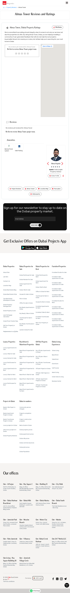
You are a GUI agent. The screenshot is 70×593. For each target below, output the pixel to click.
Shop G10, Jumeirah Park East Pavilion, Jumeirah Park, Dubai (10, 523)
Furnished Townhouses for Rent (42, 317)
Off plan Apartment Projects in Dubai (41, 379)
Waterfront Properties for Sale (27, 363)
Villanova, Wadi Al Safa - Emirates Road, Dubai (26, 541)
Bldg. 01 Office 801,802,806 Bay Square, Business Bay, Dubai (27, 487)
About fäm (6, 272)
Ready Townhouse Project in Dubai (8, 420)
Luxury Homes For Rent (9, 379)
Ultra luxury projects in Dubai (9, 430)
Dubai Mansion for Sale (26, 279)
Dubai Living (55, 350)
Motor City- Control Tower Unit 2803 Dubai (42, 522)
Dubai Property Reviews (10, 436)
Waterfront (55, 359)
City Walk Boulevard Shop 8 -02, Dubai (58, 486)
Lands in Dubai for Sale (26, 330)
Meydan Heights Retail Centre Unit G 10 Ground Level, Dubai (27, 524)
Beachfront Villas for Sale (27, 374)
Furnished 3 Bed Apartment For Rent (58, 319)
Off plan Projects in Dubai (43, 368)
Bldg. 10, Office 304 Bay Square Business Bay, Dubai (10, 562)
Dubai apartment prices (27, 434)
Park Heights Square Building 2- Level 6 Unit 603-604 (26, 503)
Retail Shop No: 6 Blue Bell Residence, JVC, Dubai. (27, 561)
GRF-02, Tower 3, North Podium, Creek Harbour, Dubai (42, 543)
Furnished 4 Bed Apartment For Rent (58, 325)
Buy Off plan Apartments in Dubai (43, 351)
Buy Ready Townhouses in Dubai (27, 324)
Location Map (7, 285)
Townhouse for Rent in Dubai (42, 296)
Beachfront (55, 355)
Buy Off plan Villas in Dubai (41, 357)
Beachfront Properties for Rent (27, 357)
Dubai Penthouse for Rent (42, 276)
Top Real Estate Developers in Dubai (9, 299)
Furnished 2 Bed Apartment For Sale (57, 283)
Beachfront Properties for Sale (27, 351)
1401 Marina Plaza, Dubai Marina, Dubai (43, 503)
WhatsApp (36, 591)
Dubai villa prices (24, 438)
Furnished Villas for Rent (43, 312)
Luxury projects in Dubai (10, 425)
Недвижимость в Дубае (10, 331)
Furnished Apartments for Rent (42, 307)
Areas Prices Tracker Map (10, 321)
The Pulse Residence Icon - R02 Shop (59, 504)
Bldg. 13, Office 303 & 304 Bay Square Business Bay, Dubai (43, 487)
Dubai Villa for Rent (41, 287)
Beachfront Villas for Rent (27, 379)
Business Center (56, 381)
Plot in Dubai (23, 298)
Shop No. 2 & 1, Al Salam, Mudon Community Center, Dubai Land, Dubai (59, 523)
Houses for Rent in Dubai (43, 302)
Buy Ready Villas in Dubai (27, 313)
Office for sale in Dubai (26, 303)
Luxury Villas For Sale (9, 354)
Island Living (55, 372)
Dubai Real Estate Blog (9, 290)
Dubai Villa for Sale (25, 290)
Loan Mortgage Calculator (7, 316)
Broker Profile (55, 176)
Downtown (55, 363)
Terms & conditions (8, 581)
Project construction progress (25, 420)
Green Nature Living (58, 377)
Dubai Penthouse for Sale (27, 275)
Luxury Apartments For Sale (10, 348)
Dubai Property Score (9, 310)
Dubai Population (25, 451)
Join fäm (5, 277)
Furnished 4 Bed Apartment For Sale (57, 295)
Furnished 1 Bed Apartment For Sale (57, 277)
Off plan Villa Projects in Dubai (42, 373)
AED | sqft (38, 578)
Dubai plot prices (24, 447)
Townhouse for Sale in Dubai (26, 318)
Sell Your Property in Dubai (9, 326)
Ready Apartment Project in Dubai (8, 414)
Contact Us (6, 281)
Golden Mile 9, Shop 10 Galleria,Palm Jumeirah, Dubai (10, 542)
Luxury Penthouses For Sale (9, 363)
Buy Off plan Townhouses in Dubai (43, 363)
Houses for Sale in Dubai (26, 294)
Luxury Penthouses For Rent (9, 384)
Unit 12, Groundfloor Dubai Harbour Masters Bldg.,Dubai (10, 505)
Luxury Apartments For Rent (10, 369)
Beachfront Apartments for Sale (27, 384)
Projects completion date (25, 414)
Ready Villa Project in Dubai (9, 408)
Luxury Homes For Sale (9, 358)
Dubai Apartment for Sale (26, 284)
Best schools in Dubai (26, 425)
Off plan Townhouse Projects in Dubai (41, 385)
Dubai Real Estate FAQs (10, 294)
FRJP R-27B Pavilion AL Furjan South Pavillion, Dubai (9, 487)
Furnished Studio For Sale (59, 272)
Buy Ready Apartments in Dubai (27, 308)
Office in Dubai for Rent (42, 291)
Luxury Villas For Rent (9, 374)
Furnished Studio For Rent (58, 301)
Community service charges (25, 408)
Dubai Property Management (7, 305)
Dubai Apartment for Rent (42, 282)
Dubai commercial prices (27, 443)
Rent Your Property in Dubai (42, 323)
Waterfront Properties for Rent (27, 369)
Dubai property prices (26, 430)
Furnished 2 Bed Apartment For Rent (58, 313)
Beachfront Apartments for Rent (27, 390)
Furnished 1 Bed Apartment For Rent (58, 307)
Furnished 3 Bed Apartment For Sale (57, 289)
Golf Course (55, 368)
